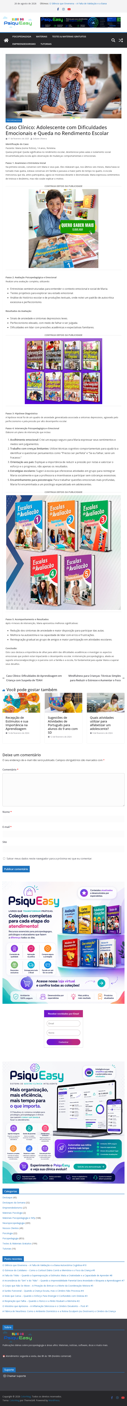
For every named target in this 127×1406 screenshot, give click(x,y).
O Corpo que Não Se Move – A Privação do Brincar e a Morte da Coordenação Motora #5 (47, 1285)
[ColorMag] (6, 40)
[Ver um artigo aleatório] (121, 40)
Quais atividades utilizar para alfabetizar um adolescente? (102, 723)
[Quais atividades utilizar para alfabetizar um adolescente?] (106, 695)
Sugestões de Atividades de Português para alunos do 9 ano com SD (63, 725)
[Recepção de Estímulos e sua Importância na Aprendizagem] (21, 695)
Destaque (7, 1197)
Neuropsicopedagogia (13, 1223)
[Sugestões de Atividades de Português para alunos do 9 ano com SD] (63, 695)
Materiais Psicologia (12, 1212)
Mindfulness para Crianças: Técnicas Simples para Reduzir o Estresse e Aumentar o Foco (94, 678)
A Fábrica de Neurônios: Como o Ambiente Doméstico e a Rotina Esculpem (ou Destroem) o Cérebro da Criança (59, 1311)
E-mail (7, 827)
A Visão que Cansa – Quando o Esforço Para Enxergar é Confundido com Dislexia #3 (45, 1295)
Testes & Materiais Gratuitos (69, 36)
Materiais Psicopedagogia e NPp (18, 1217)
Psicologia (7, 1233)
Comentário (10, 769)
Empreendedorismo (24, 43)
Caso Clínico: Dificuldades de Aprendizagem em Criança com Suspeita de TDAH (34, 678)
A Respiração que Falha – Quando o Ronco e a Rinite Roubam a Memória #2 (41, 1301)
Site (4, 842)
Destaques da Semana (13, 1202)
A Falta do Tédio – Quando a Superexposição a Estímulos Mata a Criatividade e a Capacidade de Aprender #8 (57, 1275)
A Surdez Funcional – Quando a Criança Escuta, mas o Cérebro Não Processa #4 (43, 1290)
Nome (7, 812)
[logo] (17, 1332)
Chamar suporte (16, 1376)
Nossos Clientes (10, 1228)
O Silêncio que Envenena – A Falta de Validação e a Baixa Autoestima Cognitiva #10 (44, 1265)
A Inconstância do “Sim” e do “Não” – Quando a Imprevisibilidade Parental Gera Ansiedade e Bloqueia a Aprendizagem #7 (63, 1280)
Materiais (41, 36)
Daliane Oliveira (40, 138)
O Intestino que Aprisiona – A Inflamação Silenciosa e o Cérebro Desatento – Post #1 (45, 1306)
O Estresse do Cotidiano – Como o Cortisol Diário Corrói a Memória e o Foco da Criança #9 (48, 1270)
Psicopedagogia (21, 36)
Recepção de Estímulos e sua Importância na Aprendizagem (17, 723)
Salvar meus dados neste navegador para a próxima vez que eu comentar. (49, 858)
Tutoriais (46, 43)
